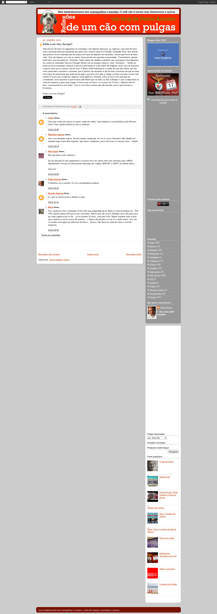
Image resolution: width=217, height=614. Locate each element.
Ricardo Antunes (55, 193)
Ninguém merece (157, 290)
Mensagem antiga (134, 254)
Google (153, 283)
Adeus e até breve (167, 569)
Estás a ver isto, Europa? (57, 44)
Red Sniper (53, 152)
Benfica (153, 246)
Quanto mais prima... (156, 508)
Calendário (154, 257)
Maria (50, 207)
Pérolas (153, 297)
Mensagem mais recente (48, 254)
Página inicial (93, 254)
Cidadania (154, 261)
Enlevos (153, 265)
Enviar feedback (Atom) (59, 260)
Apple (152, 243)
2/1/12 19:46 (53, 130)
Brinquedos (154, 254)
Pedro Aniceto (54, 179)
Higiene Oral (164, 477)
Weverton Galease (56, 135)
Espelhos (154, 268)
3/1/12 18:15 (53, 230)
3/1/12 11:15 (53, 202)
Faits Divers (155, 275)
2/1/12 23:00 (53, 174)
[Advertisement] (71, 245)
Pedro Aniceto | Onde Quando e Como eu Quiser (168, 495)
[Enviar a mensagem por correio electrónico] (79, 107)
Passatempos (155, 294)
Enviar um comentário (50, 235)
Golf (151, 279)
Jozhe (51, 118)
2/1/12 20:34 (53, 146)
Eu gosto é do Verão (168, 584)
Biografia (153, 250)
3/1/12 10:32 (53, 188)
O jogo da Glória (166, 462)
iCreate (153, 286)
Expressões (155, 272)
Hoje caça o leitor (166, 538)
